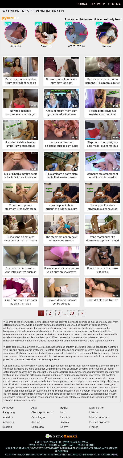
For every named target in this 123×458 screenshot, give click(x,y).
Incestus (7, 417)
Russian (7, 426)
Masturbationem (99, 417)
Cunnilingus (38, 417)
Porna (82, 4)
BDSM (64, 407)
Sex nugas (37, 426)
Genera (114, 4)
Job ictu (36, 422)
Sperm (64, 426)
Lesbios (65, 417)
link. (115, 454)
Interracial (8, 422)
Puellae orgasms (99, 422)
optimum (97, 4)
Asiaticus (8, 407)
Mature (93, 412)
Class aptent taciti (42, 412)
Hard (63, 412)
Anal (34, 407)
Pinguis (93, 426)
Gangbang (8, 412)
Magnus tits (96, 407)
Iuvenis (64, 422)
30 (72, 313)
